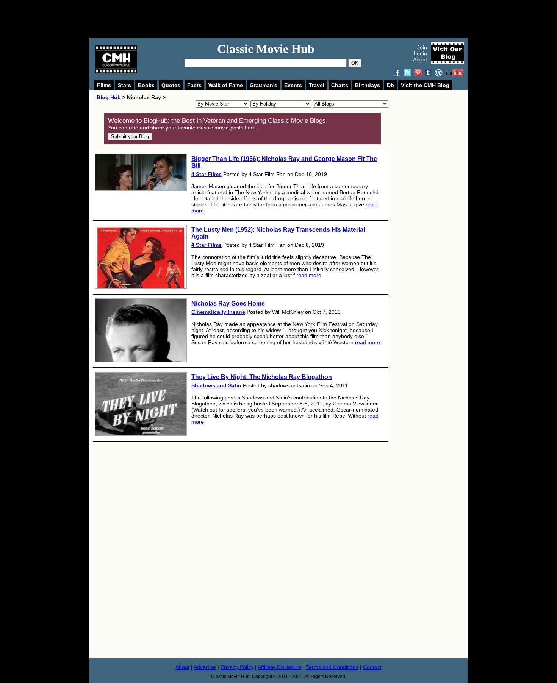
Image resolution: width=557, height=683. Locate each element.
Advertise (205, 667)
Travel (316, 85)
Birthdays (367, 85)
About (420, 59)
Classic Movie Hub (265, 49)
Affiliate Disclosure (280, 667)
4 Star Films (206, 174)
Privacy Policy (237, 667)
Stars (124, 85)
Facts (194, 85)
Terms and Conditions (332, 667)
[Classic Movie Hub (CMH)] (116, 72)
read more (308, 275)
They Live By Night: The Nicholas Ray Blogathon (261, 377)
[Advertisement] (287, 19)
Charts (339, 85)
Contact (372, 667)
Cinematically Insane (218, 312)
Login (420, 53)
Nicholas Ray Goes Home (228, 303)
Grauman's (263, 85)
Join (422, 47)
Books (146, 85)
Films (104, 85)
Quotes (170, 85)
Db (390, 85)
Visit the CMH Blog (425, 85)
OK (354, 63)
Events (293, 85)
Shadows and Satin (216, 385)
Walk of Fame (225, 85)
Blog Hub (109, 97)
